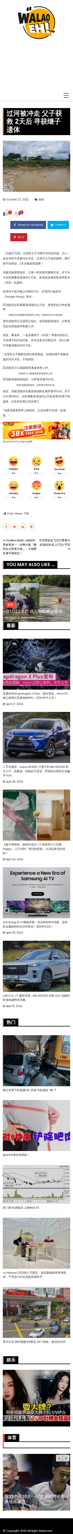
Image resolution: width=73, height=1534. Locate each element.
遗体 (19, 283)
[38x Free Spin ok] (36, 430)
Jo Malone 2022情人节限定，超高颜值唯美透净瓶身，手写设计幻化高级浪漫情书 (34, 1275)
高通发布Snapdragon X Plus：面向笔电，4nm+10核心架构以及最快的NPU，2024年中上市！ (35, 696)
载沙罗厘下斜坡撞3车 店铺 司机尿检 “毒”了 (30, 1090)
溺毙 (38, 263)
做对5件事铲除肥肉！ (16, 1155)
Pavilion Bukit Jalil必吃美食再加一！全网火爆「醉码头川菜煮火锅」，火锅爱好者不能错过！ (19, 546)
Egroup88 (26, 441)
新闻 (41, 199)
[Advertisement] (36, 63)
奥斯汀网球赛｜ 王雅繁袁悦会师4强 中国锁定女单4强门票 (35, 1499)
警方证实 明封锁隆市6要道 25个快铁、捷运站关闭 (34, 1342)
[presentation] (59, 1458)
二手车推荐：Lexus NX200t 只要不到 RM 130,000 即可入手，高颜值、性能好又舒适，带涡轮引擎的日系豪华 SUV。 (36, 771)
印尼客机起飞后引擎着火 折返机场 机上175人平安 (54, 542)
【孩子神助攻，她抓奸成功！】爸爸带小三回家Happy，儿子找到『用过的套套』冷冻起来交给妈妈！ (34, 848)
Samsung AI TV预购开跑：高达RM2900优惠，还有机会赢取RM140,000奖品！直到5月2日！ (35, 924)
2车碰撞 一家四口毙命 (26, 611)
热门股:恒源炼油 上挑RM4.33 (21, 1208)
